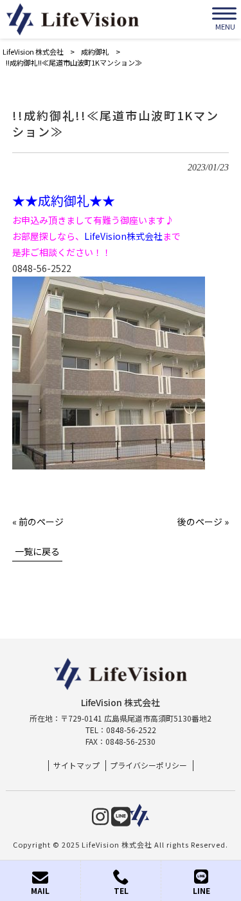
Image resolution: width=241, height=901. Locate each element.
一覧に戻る (37, 551)
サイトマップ (76, 765)
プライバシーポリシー (148, 765)
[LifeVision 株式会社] (72, 19)
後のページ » (203, 521)
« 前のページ (38, 521)
